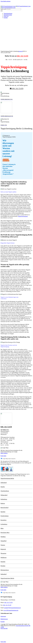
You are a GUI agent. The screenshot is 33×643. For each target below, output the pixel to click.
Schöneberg (4, 499)
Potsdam (3, 566)
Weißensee (4, 557)
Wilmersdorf (4, 495)
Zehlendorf (4, 482)
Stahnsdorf (4, 574)
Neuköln (3, 561)
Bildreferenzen (4, 619)
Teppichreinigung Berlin (7, 478)
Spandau (3, 511)
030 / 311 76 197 (7, 605)
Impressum (3, 616)
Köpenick (3, 549)
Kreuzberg (3, 520)
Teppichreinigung (23, 216)
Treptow (3, 545)
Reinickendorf (4, 507)
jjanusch (21, 51)
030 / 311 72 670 (22, 56)
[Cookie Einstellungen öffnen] (12, 640)
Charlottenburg (5, 491)
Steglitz (3, 486)
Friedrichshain (5, 516)
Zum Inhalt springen (5, 1)
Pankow (3, 503)
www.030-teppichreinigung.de (10, 610)
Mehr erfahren (4, 453)
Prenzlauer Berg (5, 532)
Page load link (4, 628)
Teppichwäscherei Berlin (7, 578)
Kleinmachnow (5, 570)
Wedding (3, 536)
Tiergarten (3, 553)
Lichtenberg (4, 524)
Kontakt (3, 621)
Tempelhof (3, 541)
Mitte (2, 528)
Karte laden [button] (3, 455)
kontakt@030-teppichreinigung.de (12, 607)
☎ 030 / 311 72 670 (16, 88)
